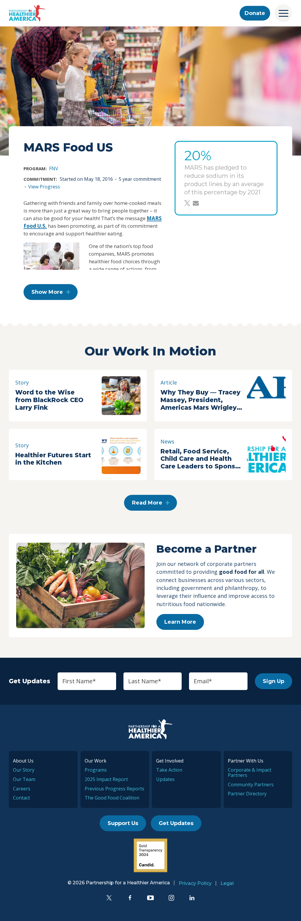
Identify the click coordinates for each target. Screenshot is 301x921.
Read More (147, 503)
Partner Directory (247, 793)
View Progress (44, 186)
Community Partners (251, 784)
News (167, 441)
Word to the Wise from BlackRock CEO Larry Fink (49, 400)
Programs (96, 770)
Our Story (23, 770)
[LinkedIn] (192, 897)
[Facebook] (130, 897)
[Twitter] (109, 897)
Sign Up (273, 681)
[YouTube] (150, 897)
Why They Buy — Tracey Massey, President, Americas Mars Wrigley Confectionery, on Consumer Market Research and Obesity (200, 400)
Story (22, 382)
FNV (53, 168)
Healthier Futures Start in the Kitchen (53, 458)
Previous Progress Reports (114, 788)
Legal (227, 883)
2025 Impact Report (106, 779)
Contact (21, 798)
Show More (47, 292)
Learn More (180, 622)
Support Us (123, 823)
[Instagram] (171, 897)
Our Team (24, 779)
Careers (21, 788)
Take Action (169, 770)
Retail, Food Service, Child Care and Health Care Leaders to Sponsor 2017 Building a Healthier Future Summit (201, 459)
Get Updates (176, 823)
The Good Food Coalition (112, 798)
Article (168, 382)
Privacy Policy (195, 883)
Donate (255, 13)
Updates (165, 779)
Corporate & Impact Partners (249, 772)
